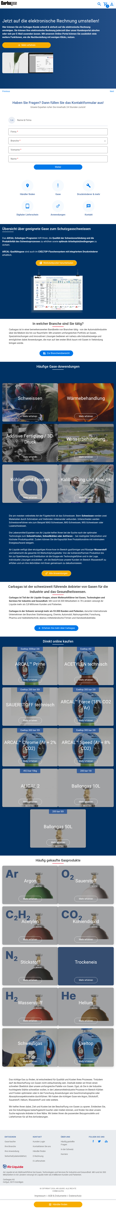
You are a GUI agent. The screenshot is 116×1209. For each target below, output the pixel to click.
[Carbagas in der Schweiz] (9, 3)
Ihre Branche (10, 1146)
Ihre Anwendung (12, 1151)
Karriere (64, 1154)
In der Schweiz (67, 1149)
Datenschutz (75, 1196)
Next (112, 91)
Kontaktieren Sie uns (42, 1146)
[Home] (13, 1166)
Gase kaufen (10, 1141)
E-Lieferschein (39, 1161)
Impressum (40, 1196)
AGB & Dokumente (57, 1196)
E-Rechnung (38, 1156)
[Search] (99, 4)
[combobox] (99, 4)
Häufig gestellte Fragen (68, 1143)
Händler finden (39, 1151)
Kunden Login (39, 1141)
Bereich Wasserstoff (93, 559)
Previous (6, 91)
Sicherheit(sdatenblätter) (14, 1156)
